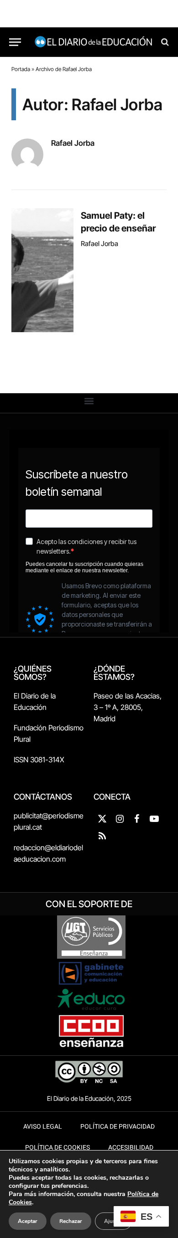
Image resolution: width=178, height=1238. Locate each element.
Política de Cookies (57, 1147)
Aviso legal (42, 1126)
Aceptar (27, 1221)
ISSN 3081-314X (39, 759)
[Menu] (15, 42)
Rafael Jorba (72, 143)
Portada (20, 69)
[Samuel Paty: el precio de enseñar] (42, 270)
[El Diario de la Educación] (93, 42)
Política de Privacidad (117, 1126)
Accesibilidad (130, 1147)
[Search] (164, 42)
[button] (89, 400)
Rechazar (70, 1221)
